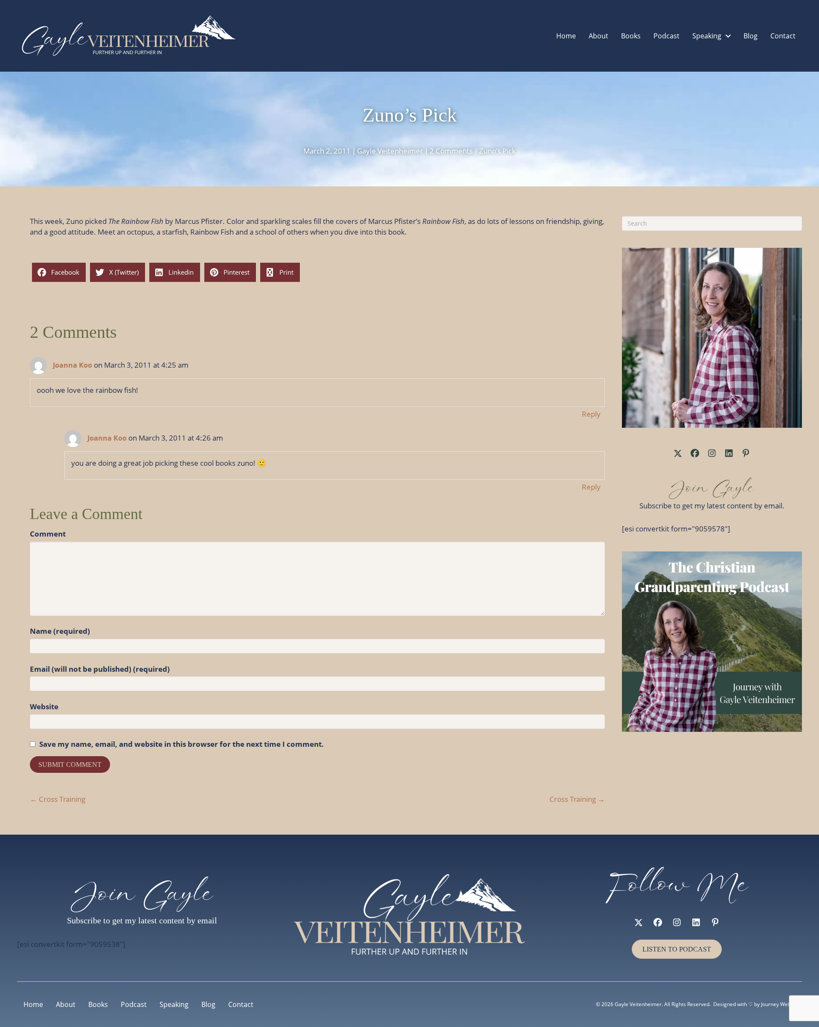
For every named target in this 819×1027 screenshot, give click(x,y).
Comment (48, 534)
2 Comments (451, 151)
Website (44, 706)
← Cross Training (57, 799)
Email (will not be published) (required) (100, 669)
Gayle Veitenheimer (390, 151)
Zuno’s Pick (497, 151)
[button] (677, 453)
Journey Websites (781, 1004)
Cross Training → (577, 799)
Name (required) (60, 631)
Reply (591, 414)
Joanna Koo (72, 365)
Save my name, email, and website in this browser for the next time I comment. (181, 744)
